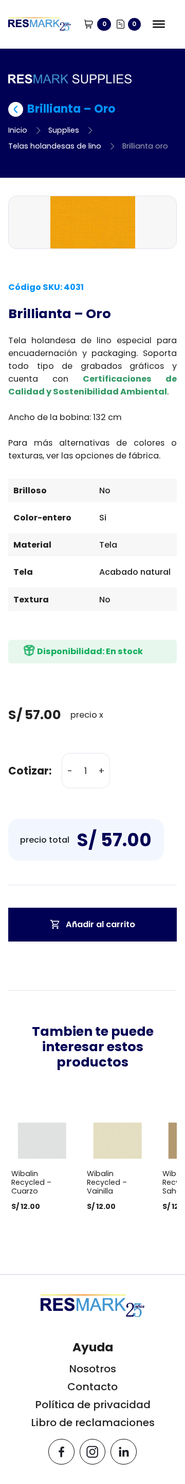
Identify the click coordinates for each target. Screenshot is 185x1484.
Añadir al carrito (100, 924)
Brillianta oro (145, 146)
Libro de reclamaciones (93, 1422)
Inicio (17, 130)
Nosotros (92, 1369)
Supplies (63, 130)
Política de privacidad (93, 1404)
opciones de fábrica (117, 456)
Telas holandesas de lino (54, 146)
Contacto (92, 1387)
